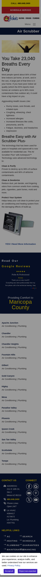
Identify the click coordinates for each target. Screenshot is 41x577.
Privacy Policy (13, 565)
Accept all (9, 571)
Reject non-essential (27, 571)
